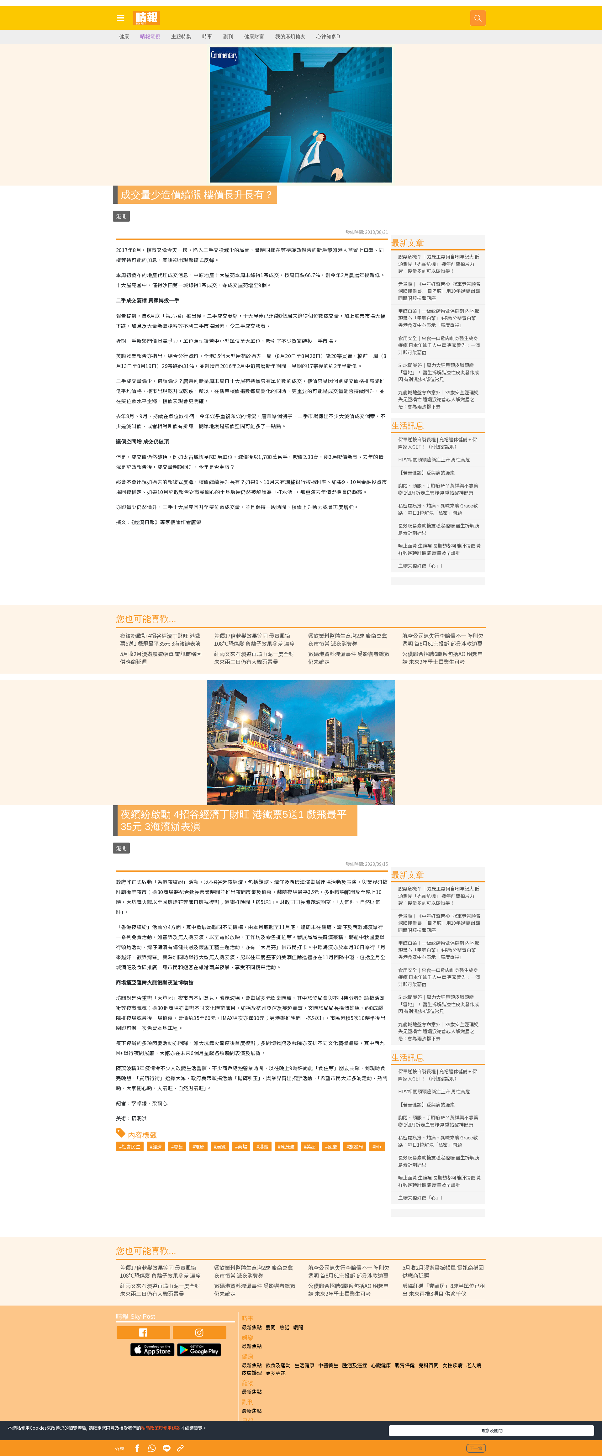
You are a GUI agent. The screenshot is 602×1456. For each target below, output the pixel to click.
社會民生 (131, 1146)
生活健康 (304, 1365)
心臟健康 (381, 1365)
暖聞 (298, 1327)
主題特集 (181, 36)
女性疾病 (452, 1365)
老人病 (473, 1365)
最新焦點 (252, 1327)
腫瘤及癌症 (354, 1365)
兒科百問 (429, 1365)
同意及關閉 (492, 1430)
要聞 (271, 1327)
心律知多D (328, 36)
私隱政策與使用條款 (161, 1428)
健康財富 (254, 36)
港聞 (121, 216)
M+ (378, 1146)
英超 (311, 1146)
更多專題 (276, 1372)
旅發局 (356, 1146)
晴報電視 (150, 36)
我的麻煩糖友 (290, 36)
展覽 (221, 1146)
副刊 (228, 36)
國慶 (332, 1146)
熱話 (284, 1327)
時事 (207, 36)
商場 (242, 1146)
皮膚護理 (252, 1372)
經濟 (157, 1146)
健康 (124, 36)
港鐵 (263, 1146)
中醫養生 (328, 1365)
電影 (199, 1146)
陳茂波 (287, 1146)
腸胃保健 (405, 1365)
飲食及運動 (278, 1365)
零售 (178, 1146)
